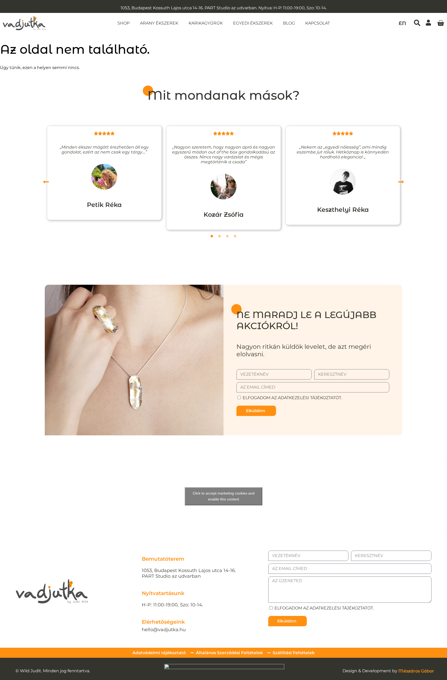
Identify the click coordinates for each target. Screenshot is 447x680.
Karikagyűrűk (206, 23)
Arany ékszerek (159, 23)
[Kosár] (440, 23)
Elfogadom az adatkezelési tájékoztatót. (292, 397)
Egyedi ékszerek (253, 23)
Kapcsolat (317, 23)
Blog (289, 23)
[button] (417, 23)
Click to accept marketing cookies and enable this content (224, 496)
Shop (123, 23)
